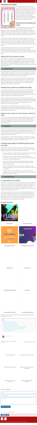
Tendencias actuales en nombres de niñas (11, 325)
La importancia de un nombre (9, 330)
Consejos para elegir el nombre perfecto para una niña (13, 328)
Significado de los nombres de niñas (10, 323)
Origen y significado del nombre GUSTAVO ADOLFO (9, 342)
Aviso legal (2, 421)
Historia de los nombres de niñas (9, 322)
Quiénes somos (20, 421)
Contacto (15, 421)
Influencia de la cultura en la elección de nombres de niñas (15, 327)
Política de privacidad (9, 421)
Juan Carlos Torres (10, 336)
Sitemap (25, 421)
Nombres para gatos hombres (30, 341)
